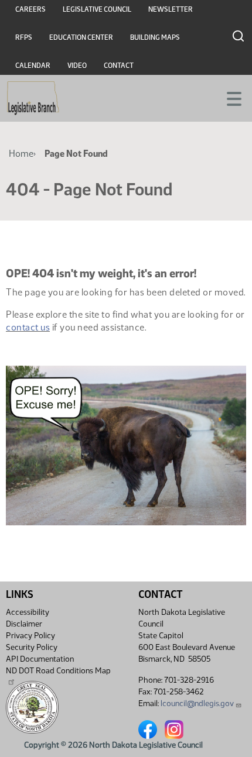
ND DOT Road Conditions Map (58, 671)
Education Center (81, 37)
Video (77, 65)
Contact (119, 65)
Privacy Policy (30, 636)
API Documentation (40, 659)
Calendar (32, 65)
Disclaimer (24, 624)
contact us (28, 327)
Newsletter (170, 9)
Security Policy (31, 647)
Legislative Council (97, 9)
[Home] (33, 98)
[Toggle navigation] (229, 97)
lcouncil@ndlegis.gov (197, 703)
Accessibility (27, 612)
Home (21, 153)
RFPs (23, 37)
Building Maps (155, 37)
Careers (30, 9)
